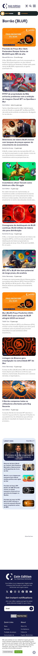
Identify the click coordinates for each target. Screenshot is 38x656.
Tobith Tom (5, 321)
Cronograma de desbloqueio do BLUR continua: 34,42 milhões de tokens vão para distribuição (18, 228)
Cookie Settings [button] (7, 652)
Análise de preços (9, 266)
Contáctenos (25, 629)
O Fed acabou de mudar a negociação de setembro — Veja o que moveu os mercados (19, 457)
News (5, 90)
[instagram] (15, 592)
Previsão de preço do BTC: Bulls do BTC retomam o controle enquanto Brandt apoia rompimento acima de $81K (12, 503)
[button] (34, 6)
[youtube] (31, 592)
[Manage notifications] (34, 652)
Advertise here (29, 536)
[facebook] (23, 592)
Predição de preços (9, 45)
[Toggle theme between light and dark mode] (26, 6)
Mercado (7, 629)
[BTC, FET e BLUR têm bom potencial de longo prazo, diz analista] (19, 259)
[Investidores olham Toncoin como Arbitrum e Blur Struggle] (19, 171)
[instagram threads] (19, 592)
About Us (24, 626)
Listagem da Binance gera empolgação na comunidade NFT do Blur (18, 360)
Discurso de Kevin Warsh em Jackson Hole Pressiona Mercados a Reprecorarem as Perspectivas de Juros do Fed (12, 467)
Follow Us (24, 632)
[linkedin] (27, 592)
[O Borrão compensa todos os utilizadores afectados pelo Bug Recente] (19, 390)
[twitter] (7, 592)
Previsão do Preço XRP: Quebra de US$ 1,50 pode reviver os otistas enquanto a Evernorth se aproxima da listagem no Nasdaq (12, 490)
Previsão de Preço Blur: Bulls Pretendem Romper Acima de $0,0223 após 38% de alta (15, 51)
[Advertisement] (19, 549)
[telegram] (11, 592)
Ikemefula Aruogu (7, 148)
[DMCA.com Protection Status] (19, 616)
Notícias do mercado (9, 135)
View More (29, 441)
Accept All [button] (18, 652)
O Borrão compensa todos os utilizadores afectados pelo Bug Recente (16, 404)
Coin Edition (6, 105)
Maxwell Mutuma (7, 57)
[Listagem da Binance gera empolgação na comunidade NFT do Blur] (19, 346)
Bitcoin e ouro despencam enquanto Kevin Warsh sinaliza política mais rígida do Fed (12, 478)
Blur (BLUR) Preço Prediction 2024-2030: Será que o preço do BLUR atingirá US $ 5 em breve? (18, 315)
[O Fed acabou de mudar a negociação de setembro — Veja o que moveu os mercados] (19, 452)
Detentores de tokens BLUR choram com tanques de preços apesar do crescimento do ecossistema (18, 142)
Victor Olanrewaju (7, 276)
